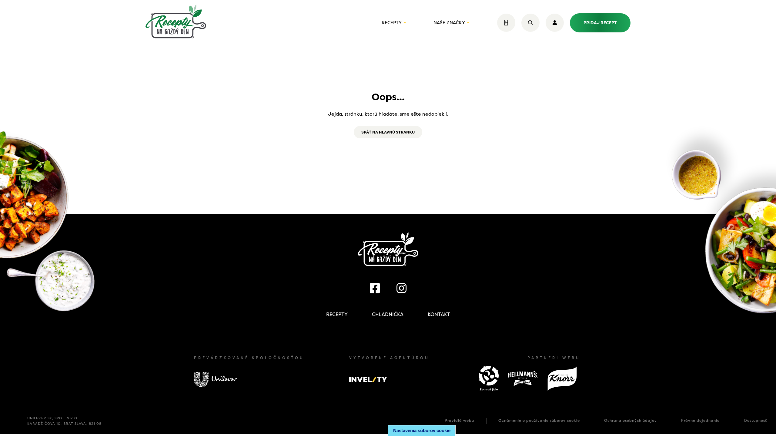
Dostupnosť (755, 420)
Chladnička (387, 314)
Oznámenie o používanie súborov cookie (539, 420)
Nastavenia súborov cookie (421, 430)
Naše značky (449, 23)
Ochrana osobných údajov (630, 420)
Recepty (392, 23)
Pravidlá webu (459, 420)
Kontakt (439, 314)
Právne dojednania (700, 420)
